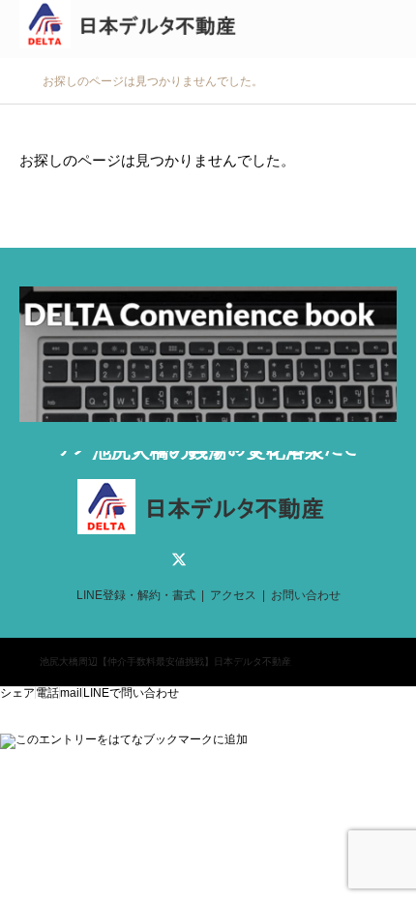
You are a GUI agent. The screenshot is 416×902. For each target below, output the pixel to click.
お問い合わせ (306, 595)
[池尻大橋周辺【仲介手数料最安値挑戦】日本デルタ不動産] (134, 29)
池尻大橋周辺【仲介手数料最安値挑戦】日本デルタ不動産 (165, 661)
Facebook (208, 559)
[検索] (343, 29)
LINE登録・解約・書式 (135, 595)
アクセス (233, 595)
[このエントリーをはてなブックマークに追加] (124, 739)
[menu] (387, 29)
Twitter (179, 559)
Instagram (237, 559)
